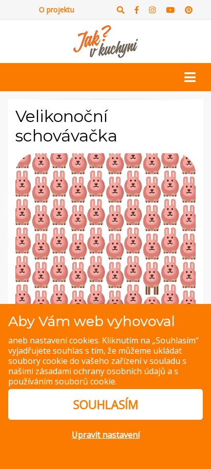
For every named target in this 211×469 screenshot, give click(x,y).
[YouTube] (170, 10)
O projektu (56, 9)
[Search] (120, 10)
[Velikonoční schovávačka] (105, 243)
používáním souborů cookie (61, 381)
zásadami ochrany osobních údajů (100, 371)
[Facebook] (137, 10)
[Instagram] (152, 10)
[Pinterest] (189, 10)
